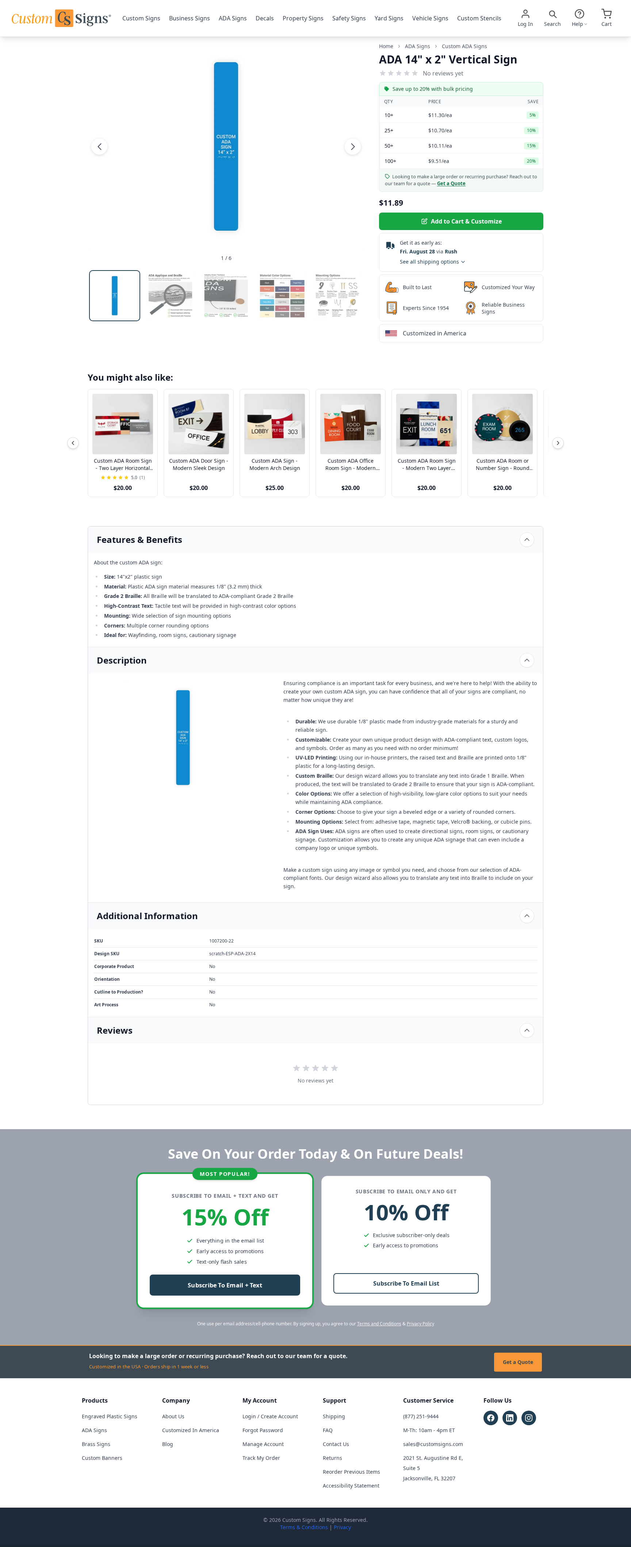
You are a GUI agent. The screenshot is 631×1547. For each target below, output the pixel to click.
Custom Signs (141, 18)
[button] (99, 146)
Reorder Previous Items (351, 1471)
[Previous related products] (73, 443)
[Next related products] (558, 443)
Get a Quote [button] (451, 183)
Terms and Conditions (379, 1324)
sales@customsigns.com (433, 1444)
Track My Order (261, 1457)
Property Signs (303, 18)
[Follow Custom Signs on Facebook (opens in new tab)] (490, 1418)
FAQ (328, 1430)
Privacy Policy (420, 1324)
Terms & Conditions (304, 1527)
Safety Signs (349, 18)
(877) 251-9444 (421, 1416)
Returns (332, 1457)
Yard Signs (389, 18)
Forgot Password (262, 1430)
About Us (173, 1416)
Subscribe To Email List (406, 1283)
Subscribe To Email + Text (225, 1285)
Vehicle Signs (430, 18)
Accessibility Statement (351, 1485)
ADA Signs (233, 18)
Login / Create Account (270, 1416)
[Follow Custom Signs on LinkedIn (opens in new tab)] (509, 1418)
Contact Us (336, 1444)
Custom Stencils (479, 18)
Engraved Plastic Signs (109, 1416)
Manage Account (263, 1444)
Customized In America (190, 1430)
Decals (265, 18)
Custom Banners (102, 1457)
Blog (167, 1444)
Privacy (342, 1527)
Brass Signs (96, 1444)
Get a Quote (518, 1362)
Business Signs (189, 18)
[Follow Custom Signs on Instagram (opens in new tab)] (528, 1418)
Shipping (334, 1416)
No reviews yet (443, 73)
